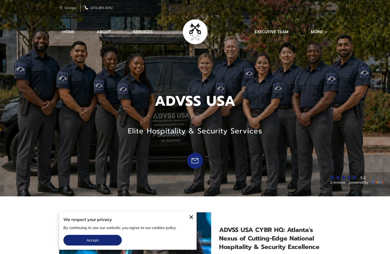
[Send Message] (195, 161)
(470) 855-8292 (101, 8)
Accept (92, 240)
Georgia (70, 8)
